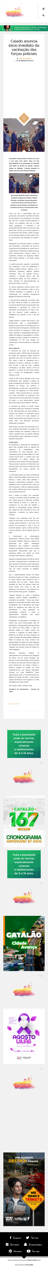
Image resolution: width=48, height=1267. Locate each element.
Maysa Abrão (25, 58)
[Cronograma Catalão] (24, 821)
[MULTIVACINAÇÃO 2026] (24, 744)
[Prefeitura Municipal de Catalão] (24, 943)
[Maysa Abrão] (14, 11)
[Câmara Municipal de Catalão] (24, 1036)
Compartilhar (14, 704)
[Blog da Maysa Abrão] (24, 777)
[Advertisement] (24, 86)
